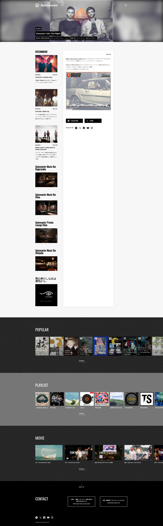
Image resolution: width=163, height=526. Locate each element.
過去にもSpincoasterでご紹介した (75, 58)
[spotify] (76, 129)
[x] (80, 129)
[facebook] (84, 129)
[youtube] (88, 129)
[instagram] (91, 129)
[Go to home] (46, 5)
